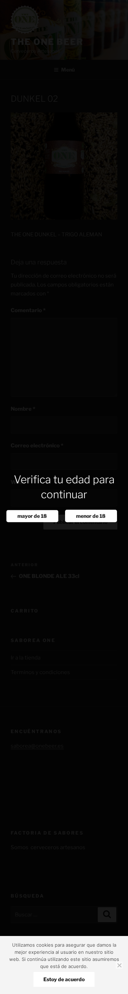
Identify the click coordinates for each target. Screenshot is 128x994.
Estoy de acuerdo (64, 979)
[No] (119, 965)
